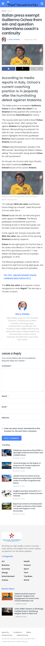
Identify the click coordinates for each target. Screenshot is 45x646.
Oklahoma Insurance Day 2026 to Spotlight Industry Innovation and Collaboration (28, 452)
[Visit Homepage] (22, 3)
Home (4, 11)
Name (5, 396)
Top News (28, 576)
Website (5, 417)
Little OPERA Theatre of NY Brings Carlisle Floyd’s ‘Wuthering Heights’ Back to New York (28, 611)
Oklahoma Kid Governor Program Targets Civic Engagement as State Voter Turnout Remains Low (26, 597)
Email (5, 407)
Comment (7, 366)
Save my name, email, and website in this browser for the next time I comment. (22, 429)
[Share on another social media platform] (36, 69)
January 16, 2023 (30, 39)
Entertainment (8, 576)
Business (5, 565)
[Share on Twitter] (23, 69)
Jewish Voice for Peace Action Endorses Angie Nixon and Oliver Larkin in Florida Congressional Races (27, 479)
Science (27, 565)
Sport (10, 11)
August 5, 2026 (19, 471)
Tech (26, 572)
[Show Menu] (3, 3)
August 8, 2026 (19, 486)
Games (5, 580)
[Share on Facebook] (8, 69)
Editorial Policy (22, 635)
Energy (5, 572)
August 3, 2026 (19, 458)
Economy (6, 569)
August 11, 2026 (19, 499)
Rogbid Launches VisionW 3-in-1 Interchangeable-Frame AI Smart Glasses (28, 493)
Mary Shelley (14, 39)
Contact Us (17, 632)
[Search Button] (42, 3)
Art (3, 561)
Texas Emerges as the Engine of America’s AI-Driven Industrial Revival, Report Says (27, 465)
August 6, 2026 (19, 514)
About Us (5, 632)
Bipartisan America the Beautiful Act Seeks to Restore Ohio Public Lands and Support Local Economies (27, 507)
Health (27, 561)
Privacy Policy (7, 635)
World (26, 580)
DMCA (28, 632)
